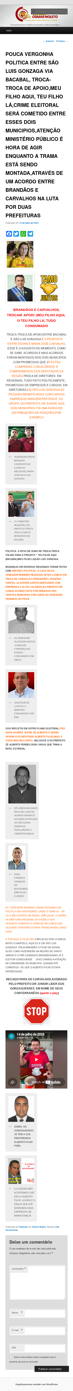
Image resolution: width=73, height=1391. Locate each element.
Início (9, 30)
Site (14, 1347)
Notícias (23, 1226)
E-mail (17, 1330)
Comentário (19, 1269)
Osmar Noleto (39, 1226)
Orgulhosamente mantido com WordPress (36, 1384)
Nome (17, 1312)
